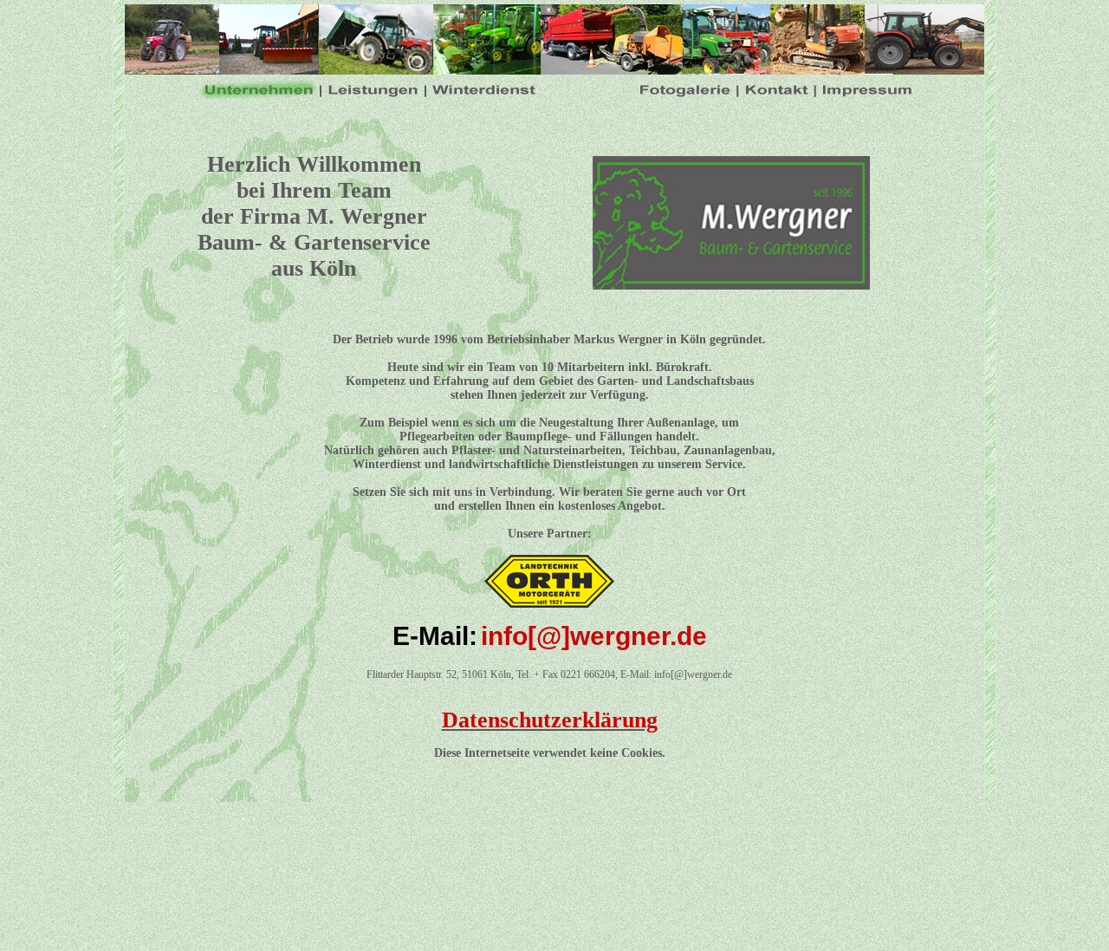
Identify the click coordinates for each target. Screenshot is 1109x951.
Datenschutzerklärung (550, 720)
